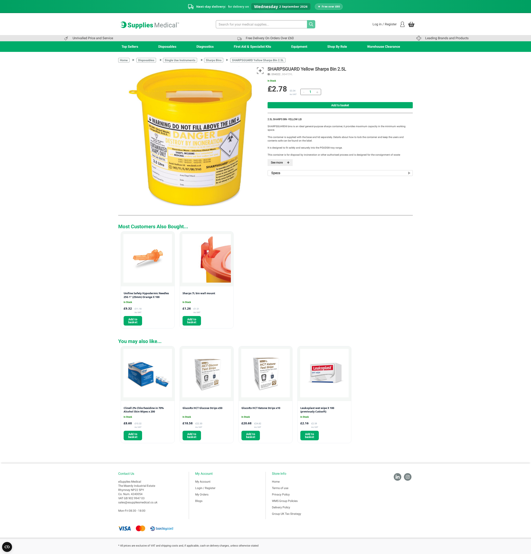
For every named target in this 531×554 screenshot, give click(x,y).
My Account (203, 481)
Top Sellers (130, 47)
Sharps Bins (214, 60)
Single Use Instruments (180, 60)
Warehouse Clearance (383, 47)
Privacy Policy (281, 494)
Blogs (198, 501)
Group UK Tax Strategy (286, 513)
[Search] (311, 24)
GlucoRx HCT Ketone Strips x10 (260, 408)
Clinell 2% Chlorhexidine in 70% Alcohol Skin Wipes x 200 (144, 410)
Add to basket (340, 105)
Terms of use (280, 488)
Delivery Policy (281, 507)
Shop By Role (337, 47)
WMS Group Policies (285, 501)
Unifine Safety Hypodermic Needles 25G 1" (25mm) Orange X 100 (146, 295)
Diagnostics (205, 47)
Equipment (299, 47)
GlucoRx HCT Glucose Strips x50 (202, 408)
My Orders (201, 494)
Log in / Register (385, 24)
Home (124, 60)
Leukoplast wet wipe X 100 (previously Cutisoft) (317, 410)
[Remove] (304, 92)
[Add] (317, 92)
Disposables (167, 47)
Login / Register (205, 488)
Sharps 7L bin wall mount (199, 293)
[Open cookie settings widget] (7, 547)
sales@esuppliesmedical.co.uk (137, 502)
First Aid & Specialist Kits (252, 47)
